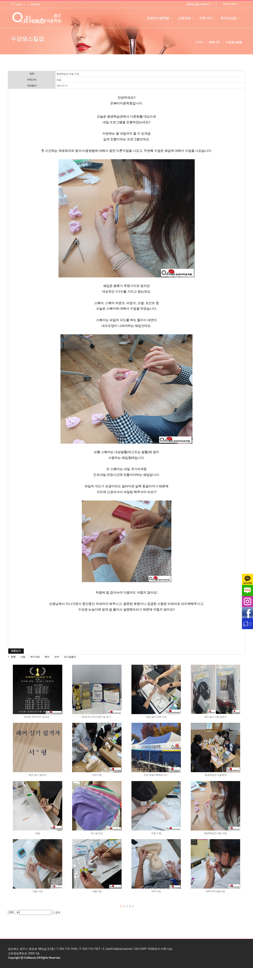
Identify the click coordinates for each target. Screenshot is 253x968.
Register (36, 4)
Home (199, 42)
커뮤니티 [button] (205, 18)
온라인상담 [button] (228, 18)
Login (18, 4)
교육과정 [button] (184, 18)
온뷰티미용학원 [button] (158, 18)
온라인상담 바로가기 (199, 4)
